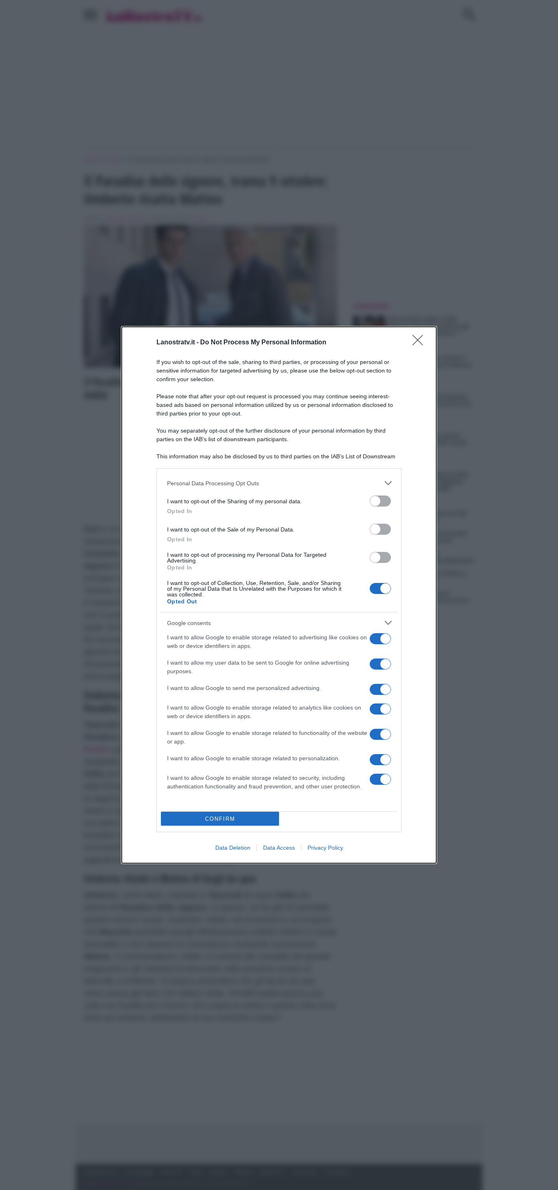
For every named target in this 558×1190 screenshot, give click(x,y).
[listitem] (279, 483)
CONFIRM (220, 819)
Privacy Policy (325, 847)
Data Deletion (232, 847)
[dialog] (279, 595)
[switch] (380, 501)
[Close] (420, 343)
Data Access (279, 847)
